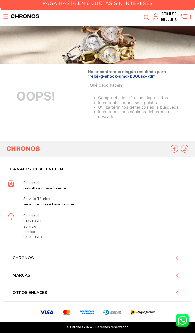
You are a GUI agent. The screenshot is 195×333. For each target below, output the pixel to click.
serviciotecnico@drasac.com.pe (48, 204)
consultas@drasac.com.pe (44, 188)
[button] (146, 17)
